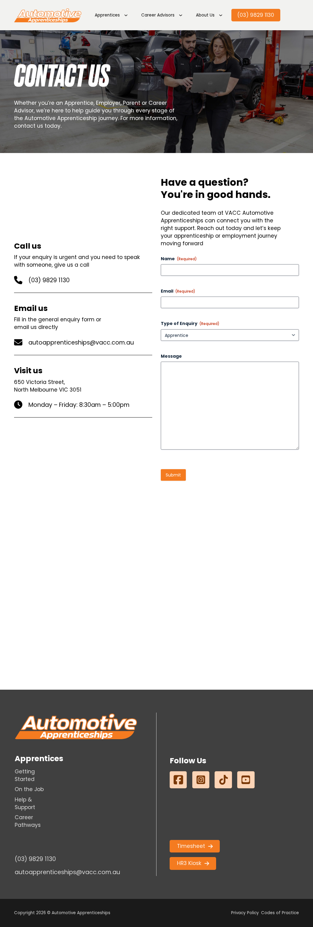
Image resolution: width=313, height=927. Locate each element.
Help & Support (25, 803)
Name (179, 259)
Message (171, 356)
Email (178, 291)
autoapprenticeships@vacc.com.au (81, 342)
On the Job (29, 789)
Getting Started (25, 775)
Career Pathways (28, 821)
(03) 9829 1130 (255, 15)
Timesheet (191, 846)
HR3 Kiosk (189, 863)
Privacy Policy (245, 913)
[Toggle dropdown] (126, 15)
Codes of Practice (280, 913)
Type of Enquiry (190, 323)
